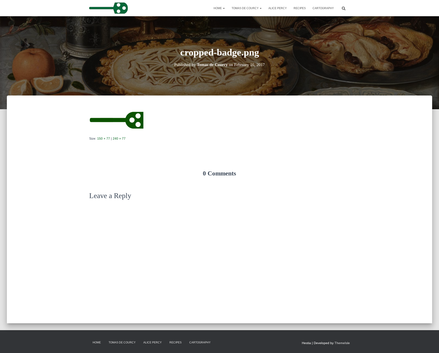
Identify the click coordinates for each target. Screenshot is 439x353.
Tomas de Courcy (245, 8)
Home (218, 8)
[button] (223, 8)
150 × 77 (103, 138)
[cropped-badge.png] (116, 120)
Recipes (300, 8)
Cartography (323, 8)
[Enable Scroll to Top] (430, 344)
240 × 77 (119, 138)
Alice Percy (277, 8)
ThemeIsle (342, 343)
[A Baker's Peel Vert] (108, 8)
